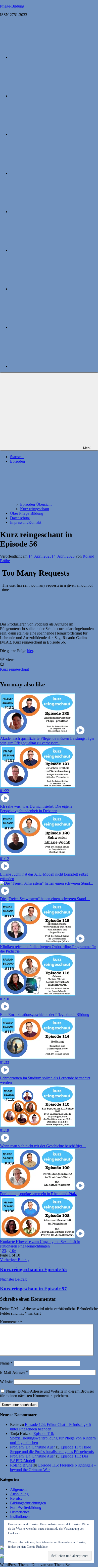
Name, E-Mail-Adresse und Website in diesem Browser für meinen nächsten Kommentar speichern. (47, 1393)
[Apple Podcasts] (47, 57)
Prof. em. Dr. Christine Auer (32, 1447)
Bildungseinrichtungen (28, 1503)
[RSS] (47, 366)
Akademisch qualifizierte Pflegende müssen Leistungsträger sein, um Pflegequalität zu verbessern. (47, 740)
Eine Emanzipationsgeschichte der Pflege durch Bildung (44, 1014)
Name (6, 1363)
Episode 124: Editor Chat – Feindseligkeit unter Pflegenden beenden (50, 1426)
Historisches (19, 1512)
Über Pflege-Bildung (26, 513)
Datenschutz (20, 518)
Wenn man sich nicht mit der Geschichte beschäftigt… (43, 1146)
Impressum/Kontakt (25, 522)
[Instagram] (47, 96)
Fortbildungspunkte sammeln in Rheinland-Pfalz (38, 1194)
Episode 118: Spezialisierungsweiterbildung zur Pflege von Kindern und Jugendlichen (53, 1438)
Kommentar (11, 1322)
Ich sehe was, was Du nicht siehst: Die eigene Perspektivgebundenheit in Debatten (36, 808)
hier (30, 651)
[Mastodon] (47, 134)
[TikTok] (47, 289)
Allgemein (18, 1489)
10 (12, 1250)
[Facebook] (47, 212)
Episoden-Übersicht (36, 504)
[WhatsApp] (47, 327)
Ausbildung (19, 1494)
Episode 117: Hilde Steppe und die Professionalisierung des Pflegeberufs (52, 1449)
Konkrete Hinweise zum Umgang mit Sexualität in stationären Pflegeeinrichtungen (40, 1243)
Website (6, 1382)
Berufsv (16, 1498)
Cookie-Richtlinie (37, 1546)
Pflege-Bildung (12, 6)
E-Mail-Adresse (14, 1372)
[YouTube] (47, 250)
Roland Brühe (21, 1465)
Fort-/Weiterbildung (25, 1507)
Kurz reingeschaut (34, 509)
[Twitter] (47, 173)
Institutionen (20, 1516)
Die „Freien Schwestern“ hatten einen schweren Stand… (45, 899)
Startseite (17, 457)
